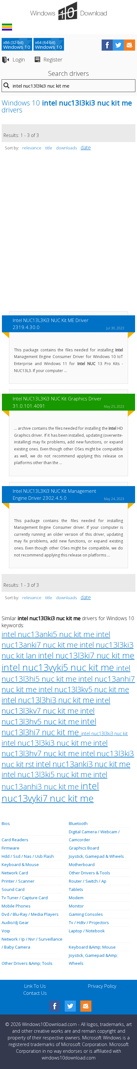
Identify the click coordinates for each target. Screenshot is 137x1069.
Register (52, 59)
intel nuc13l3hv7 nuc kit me (55, 747)
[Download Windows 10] (68, 11)
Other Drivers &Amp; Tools (27, 963)
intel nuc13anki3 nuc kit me (83, 763)
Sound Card (13, 889)
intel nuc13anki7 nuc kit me (56, 639)
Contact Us (35, 993)
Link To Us (35, 986)
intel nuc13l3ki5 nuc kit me (47, 774)
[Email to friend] (129, 45)
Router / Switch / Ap (87, 881)
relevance (31, 148)
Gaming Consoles (86, 914)
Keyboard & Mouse (20, 864)
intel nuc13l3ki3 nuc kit (104, 733)
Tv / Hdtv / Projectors (89, 922)
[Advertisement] (68, 234)
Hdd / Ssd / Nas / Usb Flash (28, 856)
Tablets (76, 889)
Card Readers (15, 840)
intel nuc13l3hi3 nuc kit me (49, 699)
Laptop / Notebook (87, 931)
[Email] (86, 1006)
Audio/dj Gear (15, 922)
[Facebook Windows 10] (55, 1006)
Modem (76, 897)
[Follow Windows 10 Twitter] (118, 45)
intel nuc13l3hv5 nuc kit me (48, 716)
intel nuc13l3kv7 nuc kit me (56, 705)
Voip (6, 931)
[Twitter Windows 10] (70, 1006)
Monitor (76, 906)
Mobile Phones (16, 906)
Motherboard (82, 864)
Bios (6, 823)
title (48, 148)
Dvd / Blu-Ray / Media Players (30, 914)
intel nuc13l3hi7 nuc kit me (49, 726)
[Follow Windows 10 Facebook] (107, 45)
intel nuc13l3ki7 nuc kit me (86, 655)
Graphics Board (84, 848)
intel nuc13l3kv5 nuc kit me (84, 689)
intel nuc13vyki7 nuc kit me (50, 791)
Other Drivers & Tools (89, 873)
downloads (66, 148)
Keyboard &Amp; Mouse (92, 947)
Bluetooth (78, 823)
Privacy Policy (102, 986)
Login (18, 59)
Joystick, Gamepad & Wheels (96, 856)
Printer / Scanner (18, 881)
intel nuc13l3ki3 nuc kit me (47, 742)
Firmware (10, 848)
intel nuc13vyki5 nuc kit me (59, 667)
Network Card (15, 873)
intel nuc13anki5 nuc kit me (49, 634)
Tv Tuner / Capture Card (25, 897)
